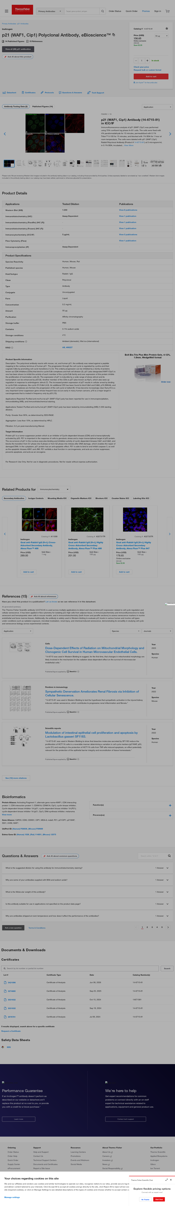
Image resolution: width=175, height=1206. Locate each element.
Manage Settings (12, 1197)
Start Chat (159, 1199)
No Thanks (145, 1200)
